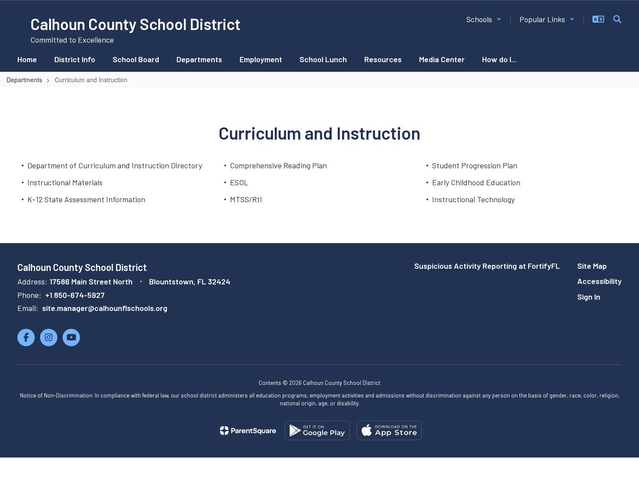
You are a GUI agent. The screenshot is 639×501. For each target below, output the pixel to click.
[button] (484, 19)
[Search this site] (617, 19)
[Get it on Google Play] (317, 430)
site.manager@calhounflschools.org (104, 308)
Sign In (588, 296)
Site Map (592, 266)
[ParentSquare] (248, 430)
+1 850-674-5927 (75, 295)
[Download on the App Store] (389, 430)
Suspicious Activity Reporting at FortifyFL (487, 266)
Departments (24, 79)
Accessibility (599, 281)
